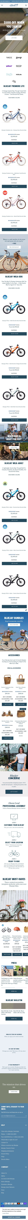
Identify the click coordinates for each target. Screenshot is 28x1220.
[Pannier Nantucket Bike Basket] (7, 680)
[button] (11, 134)
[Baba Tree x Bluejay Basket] (21, 680)
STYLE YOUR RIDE (14, 624)
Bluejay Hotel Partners (7, 1187)
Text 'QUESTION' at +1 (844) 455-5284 (12, 1137)
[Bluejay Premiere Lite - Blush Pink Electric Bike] (14, 202)
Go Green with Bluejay (8, 1178)
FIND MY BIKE (14, 447)
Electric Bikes (5, 1159)
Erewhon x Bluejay (6, 1184)
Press (2, 1190)
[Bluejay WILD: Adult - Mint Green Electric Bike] (14, 536)
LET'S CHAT (14, 791)
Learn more (14, 1091)
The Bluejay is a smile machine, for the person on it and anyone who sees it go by (7, 982)
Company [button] (4, 1167)
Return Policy (5, 1153)
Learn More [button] (5, 1213)
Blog (2, 1192)
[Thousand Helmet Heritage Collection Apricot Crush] (17, 929)
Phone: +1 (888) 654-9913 (8, 1134)
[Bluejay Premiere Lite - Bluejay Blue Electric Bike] (14, 115)
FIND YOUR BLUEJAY (14, 247)
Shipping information (7, 1151)
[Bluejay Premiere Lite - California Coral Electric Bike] (14, 158)
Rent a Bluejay (5, 1181)
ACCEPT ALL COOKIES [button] (14, 1217)
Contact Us (4, 1142)
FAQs (2, 1156)
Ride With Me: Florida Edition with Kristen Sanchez (6, 1012)
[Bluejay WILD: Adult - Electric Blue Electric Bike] (14, 492)
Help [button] (3, 1125)
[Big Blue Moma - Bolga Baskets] (7, 713)
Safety (3, 1176)
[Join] (25, 1116)
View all (14, 991)
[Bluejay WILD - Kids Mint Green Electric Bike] (14, 392)
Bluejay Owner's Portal (7, 1148)
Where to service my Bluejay (9, 1145)
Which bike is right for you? (9, 1139)
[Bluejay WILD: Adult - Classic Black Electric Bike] (14, 579)
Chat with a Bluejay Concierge (10, 1131)
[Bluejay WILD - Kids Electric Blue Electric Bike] (14, 306)
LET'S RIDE (14, 37)
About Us (4, 1173)
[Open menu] (3, 5)
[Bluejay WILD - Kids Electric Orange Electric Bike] (14, 349)
